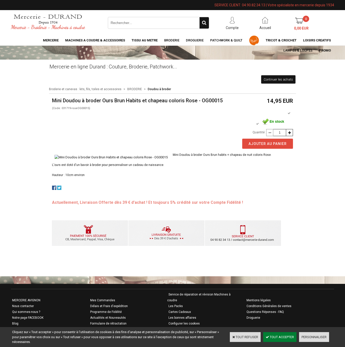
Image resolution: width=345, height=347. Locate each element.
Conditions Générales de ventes (269, 306)
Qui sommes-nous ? (26, 312)
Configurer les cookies (184, 323)
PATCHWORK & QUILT (226, 40)
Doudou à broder (159, 89)
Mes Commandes (102, 300)
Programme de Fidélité (106, 312)
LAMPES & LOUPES (297, 50)
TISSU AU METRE (145, 40)
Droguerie (195, 40)
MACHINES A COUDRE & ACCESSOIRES (95, 40)
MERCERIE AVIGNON (26, 300)
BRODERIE (171, 40)
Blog (15, 323)
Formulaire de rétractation (108, 323)
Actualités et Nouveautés (108, 317)
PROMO (325, 50)
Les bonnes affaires (182, 317)
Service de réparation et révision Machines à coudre (199, 297)
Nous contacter (23, 306)
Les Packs (175, 306)
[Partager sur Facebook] (54, 189)
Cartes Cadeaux (179, 312)
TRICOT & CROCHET (281, 40)
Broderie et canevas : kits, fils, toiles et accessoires (85, 89)
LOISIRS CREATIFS (317, 40)
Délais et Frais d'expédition (109, 306)
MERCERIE (51, 40)
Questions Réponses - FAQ (265, 312)
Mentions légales (259, 300)
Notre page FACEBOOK (27, 317)
